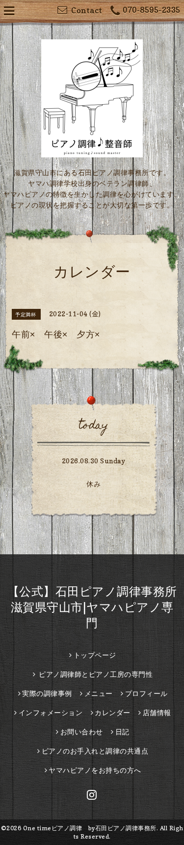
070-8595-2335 (152, 10)
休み (93, 484)
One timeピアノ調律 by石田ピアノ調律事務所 (90, 828)
